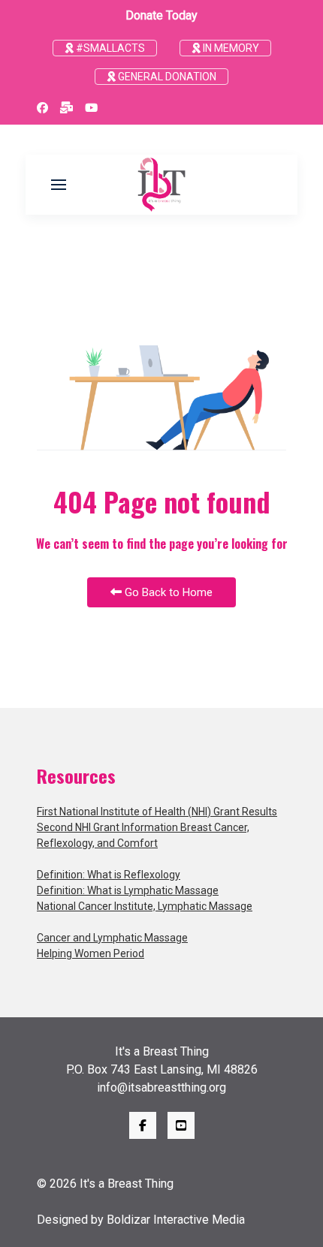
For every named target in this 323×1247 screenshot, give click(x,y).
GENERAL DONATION (166, 77)
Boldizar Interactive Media (176, 1219)
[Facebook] (42, 108)
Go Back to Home (167, 592)
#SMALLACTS (109, 48)
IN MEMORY (230, 48)
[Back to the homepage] (161, 185)
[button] (58, 185)
